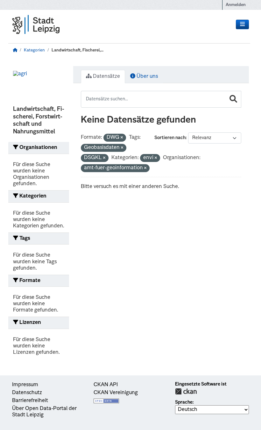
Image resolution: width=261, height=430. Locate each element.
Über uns (146, 76)
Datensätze (106, 76)
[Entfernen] (122, 138)
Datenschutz (27, 392)
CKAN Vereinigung (116, 392)
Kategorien (34, 50)
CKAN (186, 391)
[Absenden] (233, 99)
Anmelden (236, 5)
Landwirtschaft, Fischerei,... (77, 50)
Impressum (25, 384)
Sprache (184, 402)
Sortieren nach (170, 138)
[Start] (15, 50)
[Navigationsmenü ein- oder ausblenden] (242, 24)
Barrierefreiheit (30, 400)
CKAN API (106, 384)
